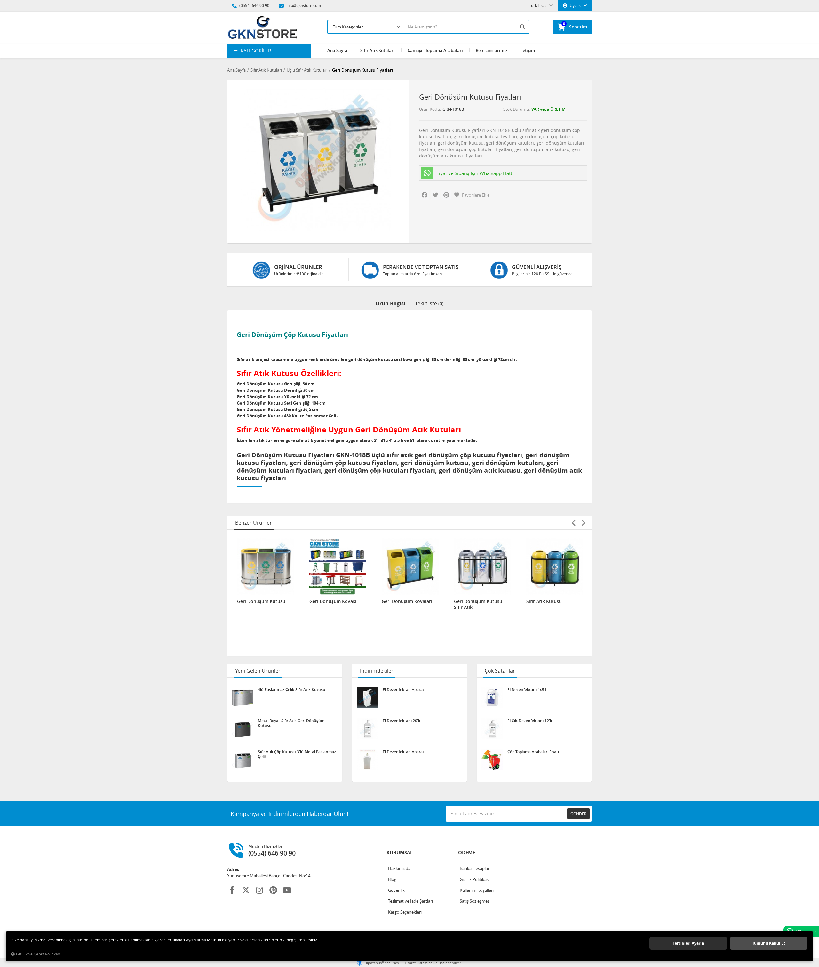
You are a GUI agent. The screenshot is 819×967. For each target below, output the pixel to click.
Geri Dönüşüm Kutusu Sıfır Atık (406, 604)
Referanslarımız (491, 50)
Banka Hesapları (475, 868)
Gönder (578, 813)
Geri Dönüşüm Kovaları (334, 601)
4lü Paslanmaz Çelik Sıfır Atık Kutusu (291, 689)
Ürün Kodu (429, 109)
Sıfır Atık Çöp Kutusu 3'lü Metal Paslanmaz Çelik (297, 754)
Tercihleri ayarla (688, 943)
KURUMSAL (399, 852)
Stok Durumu (516, 109)
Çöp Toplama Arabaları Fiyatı (533, 751)
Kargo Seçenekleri (405, 912)
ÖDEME (466, 852)
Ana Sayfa (337, 50)
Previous (573, 522)
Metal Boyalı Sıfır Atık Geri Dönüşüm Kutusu (291, 723)
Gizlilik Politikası (474, 879)
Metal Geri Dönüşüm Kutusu (548, 604)
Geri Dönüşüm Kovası (260, 601)
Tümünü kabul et (768, 943)
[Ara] (523, 27)
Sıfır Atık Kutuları (377, 50)
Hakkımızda (399, 868)
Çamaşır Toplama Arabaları (435, 50)
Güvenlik (396, 890)
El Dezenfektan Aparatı (404, 689)
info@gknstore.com (303, 5)
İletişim (527, 50)
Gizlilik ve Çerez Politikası (38, 954)
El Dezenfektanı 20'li (401, 720)
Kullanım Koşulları (477, 890)
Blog (392, 879)
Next (583, 522)
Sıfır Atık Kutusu (471, 601)
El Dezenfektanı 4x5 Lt (528, 689)
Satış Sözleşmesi (475, 901)
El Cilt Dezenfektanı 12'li (529, 720)
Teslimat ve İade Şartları (410, 901)
